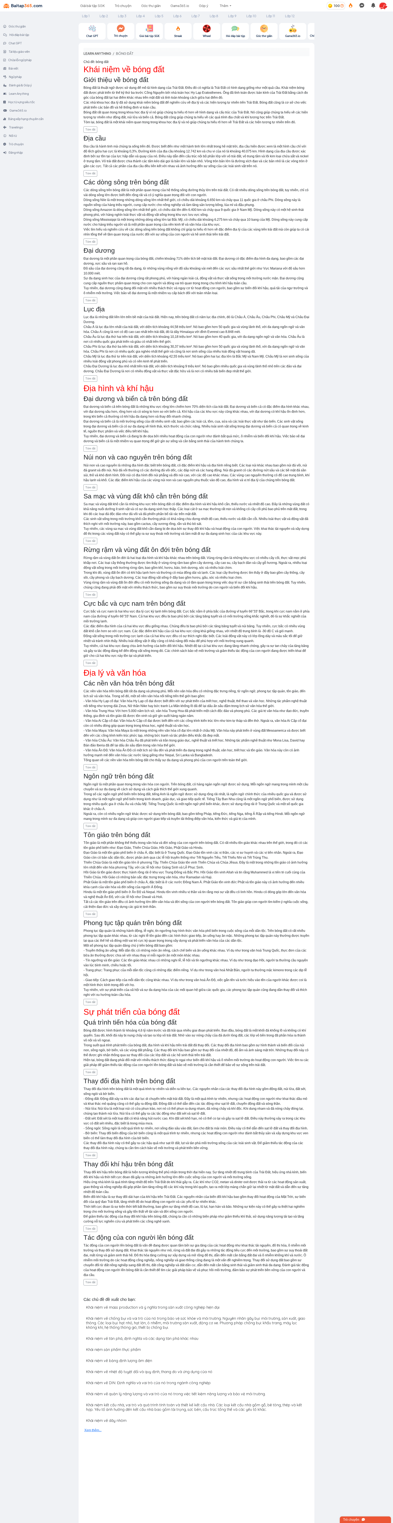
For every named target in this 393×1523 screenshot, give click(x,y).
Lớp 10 (251, 16)
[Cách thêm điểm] (342, 5)
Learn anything (97, 53)
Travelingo (16, 127)
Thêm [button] (224, 5)
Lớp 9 (232, 16)
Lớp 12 (290, 16)
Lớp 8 (214, 16)
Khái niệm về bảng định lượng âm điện (119, 1360)
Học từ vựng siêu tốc (21, 102)
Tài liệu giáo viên (19, 51)
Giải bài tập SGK (92, 5)
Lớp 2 (103, 16)
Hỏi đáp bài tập (19, 35)
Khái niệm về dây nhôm (106, 1420)
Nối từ (13, 135)
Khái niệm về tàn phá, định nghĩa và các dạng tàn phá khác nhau (142, 1338)
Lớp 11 (270, 16)
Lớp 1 (86, 16)
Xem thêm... (93, 1430)
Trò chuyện (123, 5)
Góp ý (203, 5)
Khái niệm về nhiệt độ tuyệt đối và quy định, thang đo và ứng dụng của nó (149, 1371)
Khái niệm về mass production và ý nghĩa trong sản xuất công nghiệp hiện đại (152, 1307)
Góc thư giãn (151, 5)
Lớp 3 (122, 16)
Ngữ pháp (15, 77)
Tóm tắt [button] (90, 129)
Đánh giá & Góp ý (20, 85)
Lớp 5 (159, 16)
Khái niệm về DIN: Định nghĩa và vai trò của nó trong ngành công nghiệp (148, 1382)
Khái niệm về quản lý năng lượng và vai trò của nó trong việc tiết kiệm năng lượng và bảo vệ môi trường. (175, 1394)
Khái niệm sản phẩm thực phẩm (113, 1349)
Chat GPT (15, 43)
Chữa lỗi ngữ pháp (20, 60)
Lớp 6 (177, 16)
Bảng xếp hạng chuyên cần (26, 119)
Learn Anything (19, 93)
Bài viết (13, 68)
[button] (385, 6)
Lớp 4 (140, 16)
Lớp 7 (195, 16)
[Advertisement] (354, 51)
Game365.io (180, 5)
